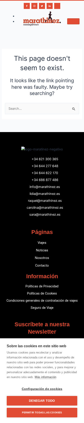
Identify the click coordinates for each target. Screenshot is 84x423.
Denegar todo (42, 400)
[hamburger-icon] (73, 21)
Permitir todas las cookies (42, 412)
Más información (45, 377)
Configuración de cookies (42, 389)
